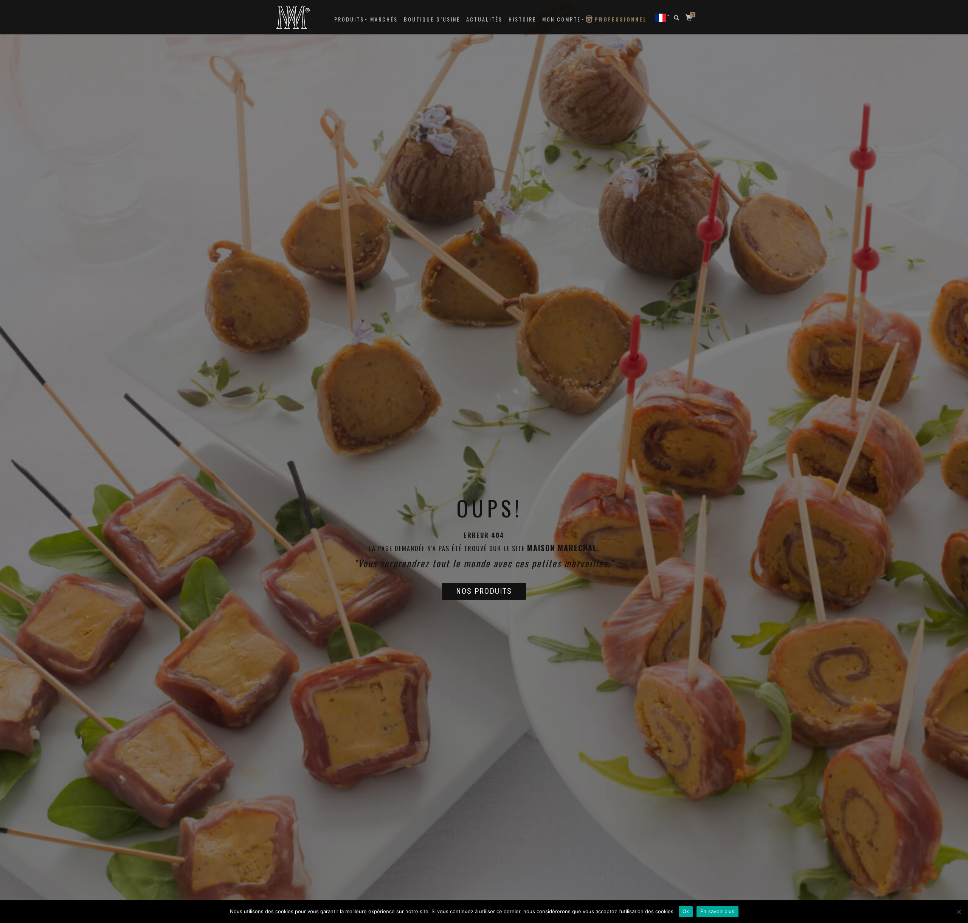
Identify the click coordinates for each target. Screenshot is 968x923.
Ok (686, 911)
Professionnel (620, 19)
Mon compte (561, 19)
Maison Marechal (562, 547)
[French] (661, 17)
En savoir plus (717, 911)
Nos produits (484, 591)
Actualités (484, 19)
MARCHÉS (384, 19)
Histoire (522, 19)
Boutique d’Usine (432, 19)
